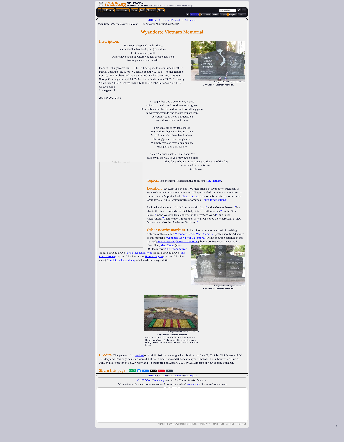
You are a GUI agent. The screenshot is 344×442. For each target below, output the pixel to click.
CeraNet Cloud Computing (150, 380)
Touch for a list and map (121, 260)
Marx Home (167, 245)
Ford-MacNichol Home (139, 252)
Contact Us (241, 424)
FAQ (142, 10)
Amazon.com (193, 384)
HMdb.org (115, 4)
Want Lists (205, 14)
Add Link (162, 20)
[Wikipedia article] (206, 207)
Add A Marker (123, 10)
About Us (151, 10)
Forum (134, 10)
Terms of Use (218, 424)
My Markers (108, 10)
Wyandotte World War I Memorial (194, 234)
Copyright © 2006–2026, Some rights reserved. (177, 424)
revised (139, 355)
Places (242, 14)
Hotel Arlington (154, 256)
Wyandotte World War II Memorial (185, 237)
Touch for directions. (214, 199)
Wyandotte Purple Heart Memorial (177, 241)
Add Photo (152, 20)
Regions (232, 14)
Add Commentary (175, 20)
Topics (224, 14)
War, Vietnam (213, 180)
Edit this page (191, 20)
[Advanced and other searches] (244, 10)
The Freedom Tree (176, 248)
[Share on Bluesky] (139, 370)
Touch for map (190, 196)
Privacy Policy (204, 424)
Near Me (195, 14)
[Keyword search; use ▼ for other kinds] (239, 10)
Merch (161, 10)
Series (215, 14)
